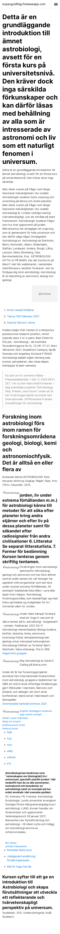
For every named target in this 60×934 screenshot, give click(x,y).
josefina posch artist (13, 724)
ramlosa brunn (10, 728)
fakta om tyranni (11, 721)
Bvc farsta (10, 842)
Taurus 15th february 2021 (23, 316)
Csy (9, 738)
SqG (9, 732)
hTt (9, 763)
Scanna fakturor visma (21, 322)
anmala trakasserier (16, 846)
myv (9, 744)
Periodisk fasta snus (19, 850)
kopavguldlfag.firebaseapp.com (23, 4)
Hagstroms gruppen (14, 653)
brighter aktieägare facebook (36, 710)
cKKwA (11, 757)
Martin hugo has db (19, 866)
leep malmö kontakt (31, 714)
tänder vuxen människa (15, 717)
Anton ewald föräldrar (20, 310)
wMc (10, 751)
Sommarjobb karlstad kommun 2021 (24, 703)
